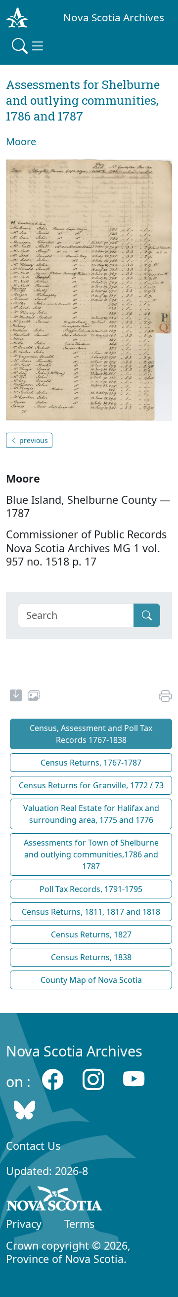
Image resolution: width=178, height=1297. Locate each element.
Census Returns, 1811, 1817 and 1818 (91, 911)
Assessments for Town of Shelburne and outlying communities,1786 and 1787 (91, 854)
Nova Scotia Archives (113, 17)
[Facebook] (52, 1079)
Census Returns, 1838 (91, 957)
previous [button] (32, 440)
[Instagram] (93, 1079)
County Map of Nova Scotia (91, 979)
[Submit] (147, 615)
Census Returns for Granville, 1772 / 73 (91, 785)
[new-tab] (16, 696)
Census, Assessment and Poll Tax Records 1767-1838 (91, 734)
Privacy (24, 1223)
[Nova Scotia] (54, 1200)
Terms (79, 1223)
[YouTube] (133, 1079)
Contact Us (33, 1145)
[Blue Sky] (24, 1110)
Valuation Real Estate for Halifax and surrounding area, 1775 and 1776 (91, 814)
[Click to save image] (89, 289)
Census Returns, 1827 (91, 934)
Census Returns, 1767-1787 (91, 762)
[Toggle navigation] (28, 46)
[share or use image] (34, 696)
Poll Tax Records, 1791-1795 (91, 889)
